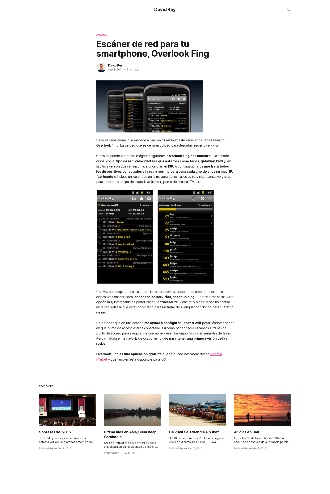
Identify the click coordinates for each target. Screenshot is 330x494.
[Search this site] (288, 9)
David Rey (165, 9)
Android (101, 34)
